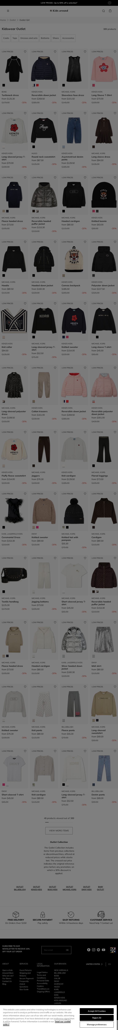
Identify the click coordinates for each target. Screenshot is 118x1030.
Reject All (96, 1018)
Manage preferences (96, 1024)
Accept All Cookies (96, 1011)
